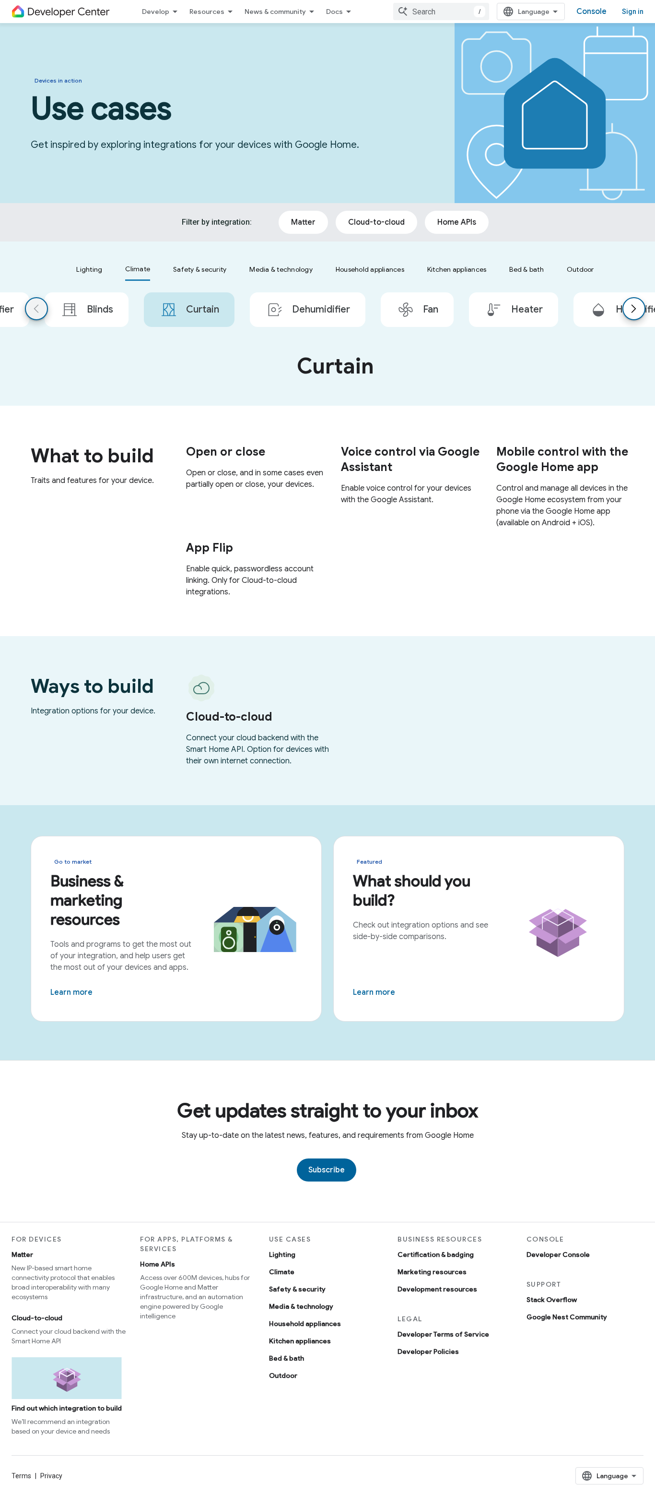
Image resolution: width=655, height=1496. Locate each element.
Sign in (632, 11)
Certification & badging (436, 1254)
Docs (334, 11)
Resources (206, 11)
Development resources (437, 1289)
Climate (281, 1271)
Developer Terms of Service (443, 1334)
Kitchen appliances (300, 1341)
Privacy (51, 1476)
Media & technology (301, 1306)
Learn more (71, 992)
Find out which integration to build (67, 1408)
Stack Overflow (551, 1299)
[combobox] (441, 11)
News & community (275, 11)
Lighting (282, 1254)
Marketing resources (432, 1271)
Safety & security (297, 1289)
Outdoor (283, 1375)
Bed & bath (286, 1358)
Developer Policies (428, 1351)
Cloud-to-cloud (37, 1318)
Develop (155, 11)
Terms (21, 1476)
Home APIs (157, 1264)
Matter (22, 1254)
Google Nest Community (566, 1317)
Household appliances (305, 1323)
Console (591, 11)
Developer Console (558, 1254)
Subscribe (326, 1170)
